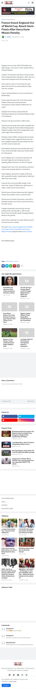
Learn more (12, 681)
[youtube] (10, 420)
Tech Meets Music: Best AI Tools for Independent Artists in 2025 (23, 443)
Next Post (30, 401)
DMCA (3, 502)
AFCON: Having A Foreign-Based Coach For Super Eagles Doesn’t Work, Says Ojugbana (25, 292)
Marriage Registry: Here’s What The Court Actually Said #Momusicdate (23, 451)
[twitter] (26, 416)
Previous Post (6, 401)
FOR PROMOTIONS (8, 498)
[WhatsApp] (10, 266)
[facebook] (10, 416)
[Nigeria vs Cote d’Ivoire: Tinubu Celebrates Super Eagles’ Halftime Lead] (9, 332)
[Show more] (22, 266)
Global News (11, 19)
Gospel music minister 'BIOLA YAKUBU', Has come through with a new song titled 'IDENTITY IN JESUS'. (23, 461)
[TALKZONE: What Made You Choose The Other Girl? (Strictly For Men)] (27, 523)
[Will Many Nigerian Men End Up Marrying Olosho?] (27, 542)
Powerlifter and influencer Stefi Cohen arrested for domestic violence (9, 290)
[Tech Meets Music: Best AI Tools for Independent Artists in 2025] (6, 445)
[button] (2, 2)
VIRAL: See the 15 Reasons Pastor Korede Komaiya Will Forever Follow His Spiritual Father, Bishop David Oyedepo (9, 573)
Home (3, 19)
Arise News (28, 231)
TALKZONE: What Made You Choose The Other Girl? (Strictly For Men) (26, 530)
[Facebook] (3, 266)
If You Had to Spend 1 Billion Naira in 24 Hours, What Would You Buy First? (9, 551)
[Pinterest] (14, 266)
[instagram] (26, 420)
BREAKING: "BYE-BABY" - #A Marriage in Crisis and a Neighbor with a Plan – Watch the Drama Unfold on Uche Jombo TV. (26, 573)
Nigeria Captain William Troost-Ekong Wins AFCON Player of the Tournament (25, 317)
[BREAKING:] (27, 563)
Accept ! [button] (6, 685)
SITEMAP (4, 505)
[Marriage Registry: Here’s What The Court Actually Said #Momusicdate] (6, 453)
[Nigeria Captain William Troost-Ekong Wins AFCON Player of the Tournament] (26, 306)
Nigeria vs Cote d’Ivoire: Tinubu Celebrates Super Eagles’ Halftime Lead (8, 343)
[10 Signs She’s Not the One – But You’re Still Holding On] (9, 523)
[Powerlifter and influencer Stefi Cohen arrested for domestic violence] (9, 281)
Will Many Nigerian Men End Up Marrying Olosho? (26, 550)
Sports (16, 261)
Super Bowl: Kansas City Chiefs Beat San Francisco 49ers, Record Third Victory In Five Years (9, 318)
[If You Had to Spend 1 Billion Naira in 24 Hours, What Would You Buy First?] (9, 542)
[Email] (18, 266)
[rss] (26, 675)
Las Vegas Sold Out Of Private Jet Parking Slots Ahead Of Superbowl (26, 343)
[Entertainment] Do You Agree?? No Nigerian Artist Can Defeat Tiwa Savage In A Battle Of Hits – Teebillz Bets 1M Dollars (23, 434)
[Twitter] (7, 266)
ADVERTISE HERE (7, 508)
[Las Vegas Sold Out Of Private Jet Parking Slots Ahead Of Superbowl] (26, 332)
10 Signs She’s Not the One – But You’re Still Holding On (8, 530)
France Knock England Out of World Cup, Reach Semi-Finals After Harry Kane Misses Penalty (17, 229)
